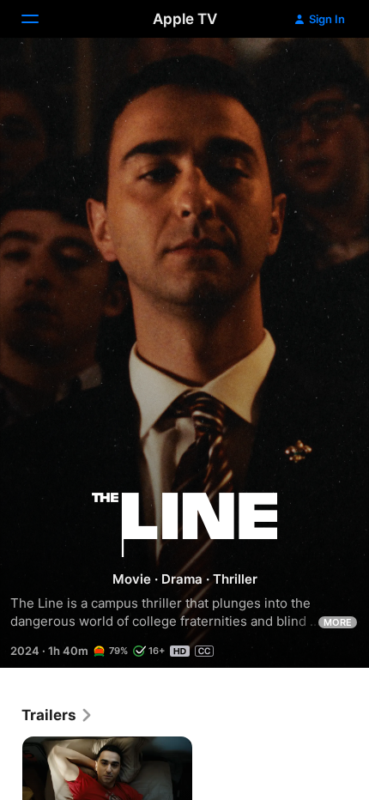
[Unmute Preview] (323, 71)
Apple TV (185, 18)
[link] (57, 715)
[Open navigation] (40, 19)
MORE (338, 622)
